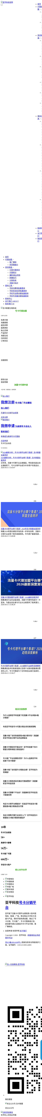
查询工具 (8, 286)
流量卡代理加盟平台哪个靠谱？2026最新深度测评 (20, 597)
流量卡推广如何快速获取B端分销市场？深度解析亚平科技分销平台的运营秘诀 (21, 737)
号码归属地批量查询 (17, 288)
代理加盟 (8, 259)
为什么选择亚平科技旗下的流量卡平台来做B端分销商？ (21, 716)
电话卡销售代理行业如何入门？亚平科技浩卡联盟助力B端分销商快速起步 (20, 816)
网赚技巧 (12, 278)
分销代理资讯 (14, 270)
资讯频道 (8, 267)
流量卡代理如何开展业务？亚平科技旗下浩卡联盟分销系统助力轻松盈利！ (20, 748)
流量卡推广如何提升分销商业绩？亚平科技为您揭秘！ (20, 771)
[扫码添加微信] (21, 1112)
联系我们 (9, 304)
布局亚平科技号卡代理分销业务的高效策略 (19, 727)
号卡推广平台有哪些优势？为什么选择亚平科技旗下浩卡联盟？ (20, 759)
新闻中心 (8, 299)
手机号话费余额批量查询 (18, 293)
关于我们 (12, 301)
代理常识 (12, 272)
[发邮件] (23, 1001)
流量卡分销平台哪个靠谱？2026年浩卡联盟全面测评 (20, 529)
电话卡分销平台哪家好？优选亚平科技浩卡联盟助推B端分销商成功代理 (20, 805)
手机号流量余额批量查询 (18, 296)
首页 (39, 4)
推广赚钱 (12, 262)
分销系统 (12, 280)
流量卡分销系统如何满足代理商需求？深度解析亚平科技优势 (20, 782)
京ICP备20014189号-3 (13, 942)
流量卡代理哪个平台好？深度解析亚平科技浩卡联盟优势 (20, 794)
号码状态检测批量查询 (18, 291)
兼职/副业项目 (14, 275)
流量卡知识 (13, 283)
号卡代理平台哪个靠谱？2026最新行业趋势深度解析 (20, 666)
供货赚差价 (13, 265)
